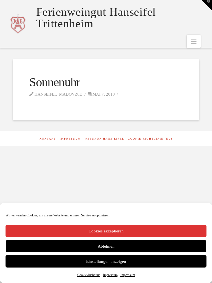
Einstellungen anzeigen (106, 261)
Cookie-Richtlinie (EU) (150, 138)
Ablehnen (106, 246)
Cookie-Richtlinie (88, 275)
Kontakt (47, 138)
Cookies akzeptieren (106, 231)
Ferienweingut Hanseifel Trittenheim (96, 17)
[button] (194, 41)
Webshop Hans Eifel (104, 138)
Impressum (110, 275)
